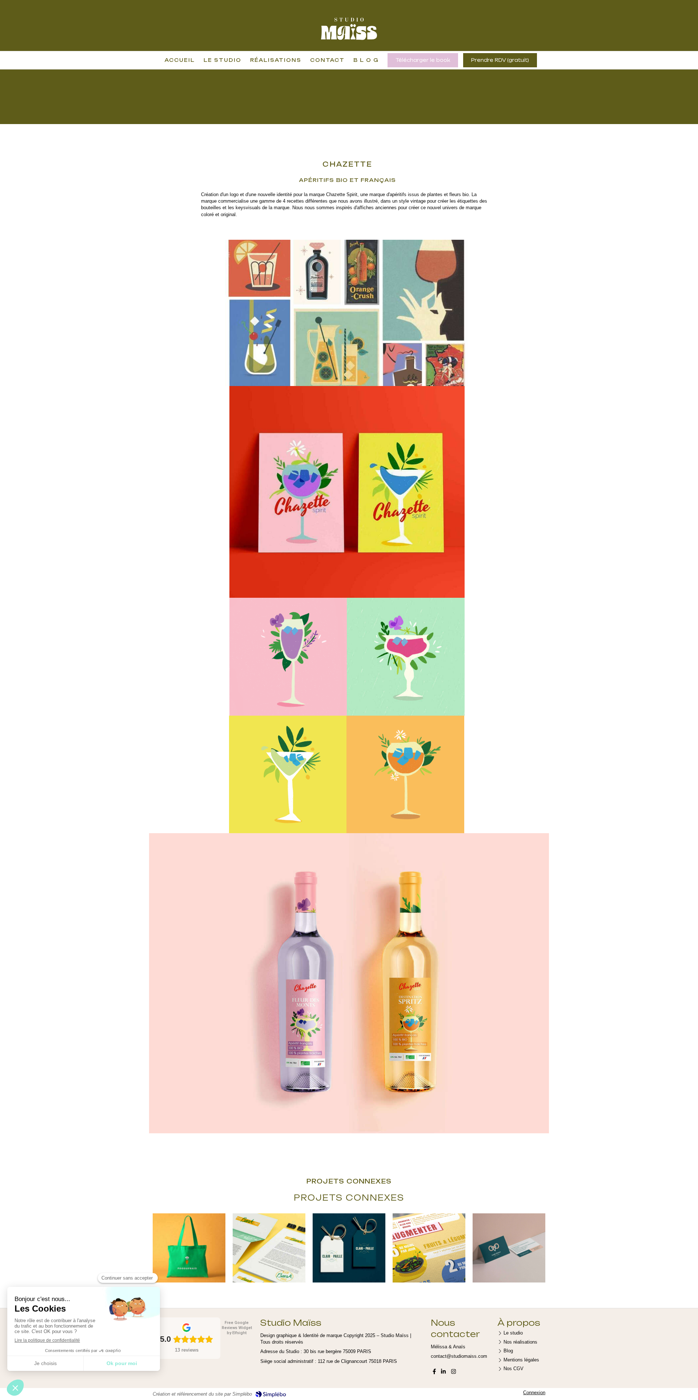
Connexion (534, 1392)
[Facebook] (434, 1373)
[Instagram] (453, 1373)
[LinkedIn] (443, 1373)
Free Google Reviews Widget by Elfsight (237, 1327)
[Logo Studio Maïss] (349, 40)
